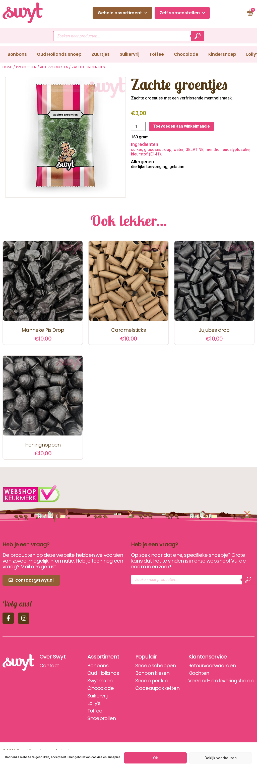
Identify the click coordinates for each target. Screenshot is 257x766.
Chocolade (186, 54)
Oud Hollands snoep (59, 54)
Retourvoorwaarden (212, 665)
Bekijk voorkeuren (221, 758)
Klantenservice (207, 656)
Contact (226, 13)
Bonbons (17, 54)
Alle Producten (54, 67)
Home (7, 67)
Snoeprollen (101, 718)
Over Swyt (52, 656)
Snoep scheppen (155, 665)
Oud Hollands (103, 673)
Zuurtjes (101, 54)
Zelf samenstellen (180, 13)
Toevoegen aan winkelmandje (181, 126)
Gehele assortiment (120, 13)
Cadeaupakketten (157, 688)
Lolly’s (93, 703)
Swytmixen (100, 680)
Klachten (198, 673)
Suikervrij (129, 54)
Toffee (156, 54)
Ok (155, 758)
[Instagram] (23, 618)
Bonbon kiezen (152, 673)
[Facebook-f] (8, 618)
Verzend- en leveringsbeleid (221, 680)
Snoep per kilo (151, 680)
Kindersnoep (222, 54)
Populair (146, 656)
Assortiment (103, 656)
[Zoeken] (197, 36)
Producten (26, 67)
